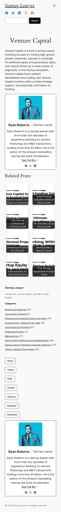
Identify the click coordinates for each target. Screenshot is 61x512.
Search (34, 20)
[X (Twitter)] (30, 166)
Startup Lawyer (19, 6)
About (10, 361)
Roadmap (12, 405)
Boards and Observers (16, 309)
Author (10, 370)
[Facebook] (26, 166)
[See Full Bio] (37, 160)
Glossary (11, 396)
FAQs (10, 378)
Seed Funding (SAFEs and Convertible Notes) (27, 340)
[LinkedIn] (35, 166)
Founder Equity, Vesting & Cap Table (22, 323)
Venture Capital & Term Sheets (19, 349)
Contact (11, 387)
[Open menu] (54, 5)
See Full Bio (29, 160)
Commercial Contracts (15, 314)
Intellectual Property (14, 331)
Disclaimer (12, 414)
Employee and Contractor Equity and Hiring (26, 318)
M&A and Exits (12, 336)
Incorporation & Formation (17, 327)
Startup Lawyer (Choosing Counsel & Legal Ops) (28, 345)
